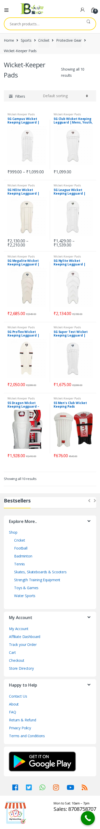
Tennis (19, 564)
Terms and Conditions (27, 735)
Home (9, 40)
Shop (13, 532)
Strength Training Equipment (37, 579)
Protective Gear (69, 40)
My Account (18, 628)
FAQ (12, 712)
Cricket (43, 40)
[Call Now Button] (88, 818)
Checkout (16, 660)
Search (88, 24)
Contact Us (18, 696)
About (14, 704)
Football (20, 548)
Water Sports (24, 595)
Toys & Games (26, 587)
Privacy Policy (20, 727)
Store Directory (21, 668)
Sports (26, 40)
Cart (12, 652)
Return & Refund (22, 720)
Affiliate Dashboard (24, 636)
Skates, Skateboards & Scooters (40, 571)
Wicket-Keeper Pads (20, 114)
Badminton (23, 556)
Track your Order (23, 644)
